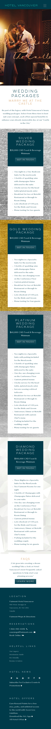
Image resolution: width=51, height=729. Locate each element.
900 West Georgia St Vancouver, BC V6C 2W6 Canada (19, 607)
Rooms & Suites (15, 661)
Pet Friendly (14, 658)
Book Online (15, 635)
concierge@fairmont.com (20, 632)
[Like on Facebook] (34, 678)
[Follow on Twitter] (11, 678)
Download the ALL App (20, 716)
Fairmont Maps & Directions (22, 617)
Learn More (25, 581)
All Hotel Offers (17, 719)
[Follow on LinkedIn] (17, 678)
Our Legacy (14, 651)
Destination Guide (16, 654)
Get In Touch (25, 159)
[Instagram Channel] (28, 678)
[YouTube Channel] (23, 678)
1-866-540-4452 (17, 629)
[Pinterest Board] (39, 678)
